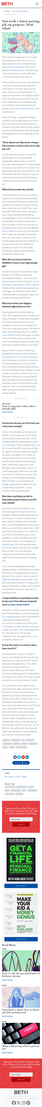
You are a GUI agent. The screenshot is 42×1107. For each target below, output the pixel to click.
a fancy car (22, 531)
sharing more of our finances (15, 357)
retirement (19, 794)
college (7, 790)
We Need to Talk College (15, 776)
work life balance (21, 747)
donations (23, 341)
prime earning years (16, 67)
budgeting (6, 740)
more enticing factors (25, 108)
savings (11, 747)
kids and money (10, 787)
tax (35, 484)
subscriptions (8, 335)
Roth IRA (6, 481)
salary (5, 747)
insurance (21, 582)
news (24, 790)
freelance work (26, 511)
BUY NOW (20, 886)
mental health (7, 743)
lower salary (30, 740)
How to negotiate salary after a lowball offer (19, 408)
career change (15, 740)
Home (6, 11)
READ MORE (7, 412)
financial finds (32, 790)
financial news (16, 790)
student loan (21, 288)
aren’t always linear (16, 70)
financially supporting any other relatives (20, 284)
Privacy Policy (17, 1096)
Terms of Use (25, 1096)
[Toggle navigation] (37, 4)
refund (5, 487)
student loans (8, 544)
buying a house (31, 366)
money (31, 787)
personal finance (22, 787)
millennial (16, 743)
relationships (33, 743)
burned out (11, 231)
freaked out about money (17, 626)
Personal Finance (20, 11)
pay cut (24, 743)
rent (20, 544)
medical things (8, 579)
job (23, 740)
